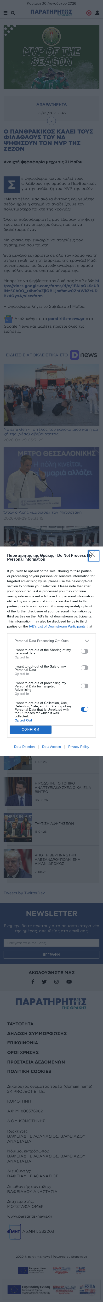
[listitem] (51, 640)
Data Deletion (24, 747)
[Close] (93, 555)
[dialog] (51, 651)
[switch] (84, 651)
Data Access (51, 747)
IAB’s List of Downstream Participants (57, 626)
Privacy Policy (78, 747)
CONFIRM (31, 729)
